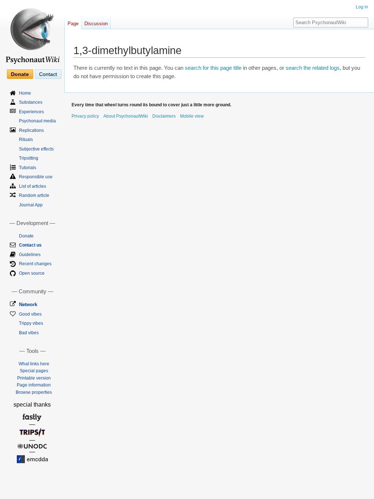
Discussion (96, 23)
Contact (48, 74)
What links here (34, 363)
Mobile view (192, 116)
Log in (362, 6)
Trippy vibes (31, 323)
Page (73, 23)
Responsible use (36, 176)
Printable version (34, 378)
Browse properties (34, 392)
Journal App (31, 204)
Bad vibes (29, 332)
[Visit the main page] (32, 33)
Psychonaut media (37, 120)
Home (25, 93)
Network (28, 304)
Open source (32, 273)
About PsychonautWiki (125, 116)
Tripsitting (28, 158)
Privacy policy (85, 116)
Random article (34, 195)
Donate (20, 74)
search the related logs (313, 68)
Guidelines (30, 254)
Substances (30, 102)
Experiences (31, 111)
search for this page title (213, 68)
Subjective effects (36, 149)
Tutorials (27, 167)
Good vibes (30, 314)
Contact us (30, 245)
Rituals (26, 139)
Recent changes (35, 263)
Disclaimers (164, 116)
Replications (31, 130)
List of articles (32, 186)
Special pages (34, 370)
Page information (34, 385)
